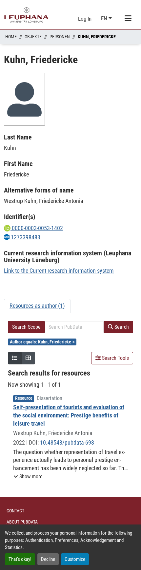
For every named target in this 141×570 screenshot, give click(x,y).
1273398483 (25, 237)
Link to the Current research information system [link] (59, 270)
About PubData (22, 521)
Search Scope (26, 327)
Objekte (33, 36)
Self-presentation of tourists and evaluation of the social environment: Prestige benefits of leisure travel (68, 415)
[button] (28, 476)
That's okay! (20, 559)
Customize (75, 559)
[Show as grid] (28, 358)
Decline (48, 559)
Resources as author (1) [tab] (37, 305)
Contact (15, 510)
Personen (60, 36)
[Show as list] (15, 358)
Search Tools (115, 358)
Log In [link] (84, 18)
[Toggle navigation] (128, 18)
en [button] (105, 18)
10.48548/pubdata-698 (67, 442)
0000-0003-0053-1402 (36, 228)
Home (11, 36)
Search (121, 327)
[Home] (26, 15)
